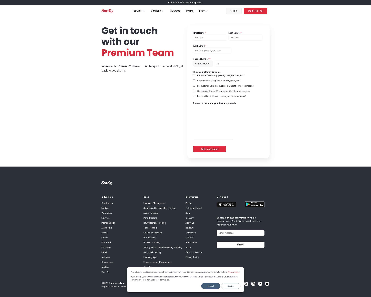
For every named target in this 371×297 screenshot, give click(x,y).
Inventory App (150, 257)
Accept (211, 286)
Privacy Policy (234, 272)
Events (104, 237)
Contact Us (191, 232)
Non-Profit (106, 242)
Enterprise (175, 10)
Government (107, 262)
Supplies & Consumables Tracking (159, 208)
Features (137, 10)
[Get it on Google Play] (252, 204)
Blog (188, 213)
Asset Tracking (150, 213)
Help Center (191, 242)
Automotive (106, 227)
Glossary (190, 218)
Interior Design (108, 223)
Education (106, 247)
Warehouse (106, 213)
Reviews (190, 227)
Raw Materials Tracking (154, 223)
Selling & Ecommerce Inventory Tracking (162, 247)
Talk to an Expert (194, 208)
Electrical (105, 218)
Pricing (189, 10)
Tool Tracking (150, 227)
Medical (105, 208)
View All (105, 272)
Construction (107, 203)
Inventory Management (154, 203)
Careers (189, 237)
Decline (231, 286)
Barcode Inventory (152, 252)
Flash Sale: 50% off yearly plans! (185, 2)
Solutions (156, 10)
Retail (104, 252)
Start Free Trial (255, 11)
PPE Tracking (149, 237)
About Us (190, 223)
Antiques (105, 257)
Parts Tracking (150, 218)
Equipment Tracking (152, 232)
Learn (202, 10)
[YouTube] (266, 283)
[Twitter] (245, 283)
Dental (104, 232)
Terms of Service (194, 252)
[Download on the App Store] (229, 204)
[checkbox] (223, 86)
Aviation (105, 267)
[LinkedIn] (259, 283)
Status (188, 247)
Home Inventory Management (157, 262)
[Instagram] (252, 283)
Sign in (233, 11)
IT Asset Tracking (151, 242)
